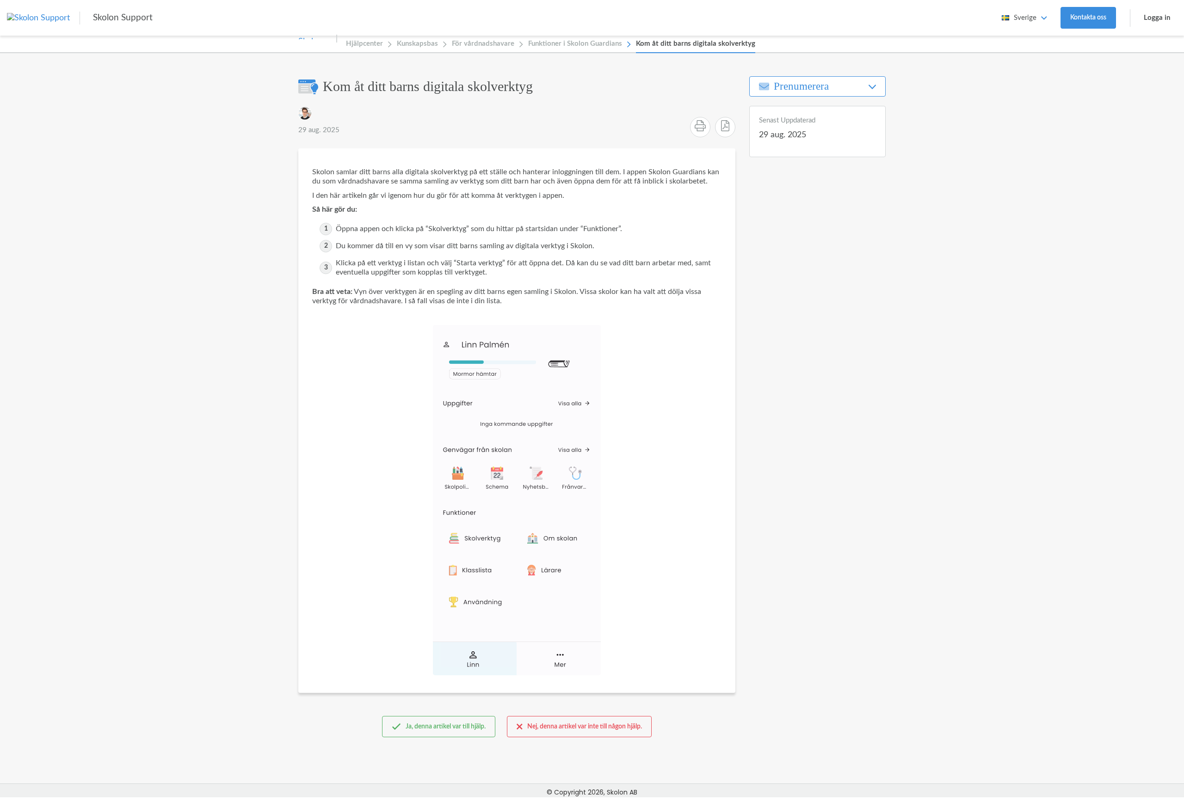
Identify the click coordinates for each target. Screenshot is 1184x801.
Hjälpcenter (364, 43)
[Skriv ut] (700, 127)
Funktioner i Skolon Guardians (575, 43)
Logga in (1157, 17)
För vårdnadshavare (483, 43)
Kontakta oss (1088, 17)
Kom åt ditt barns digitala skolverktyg (695, 43)
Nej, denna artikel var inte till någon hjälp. (584, 726)
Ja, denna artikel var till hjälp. (446, 726)
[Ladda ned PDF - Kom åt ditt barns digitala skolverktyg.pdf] (725, 127)
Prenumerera (801, 86)
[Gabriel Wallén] (305, 113)
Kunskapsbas (417, 43)
